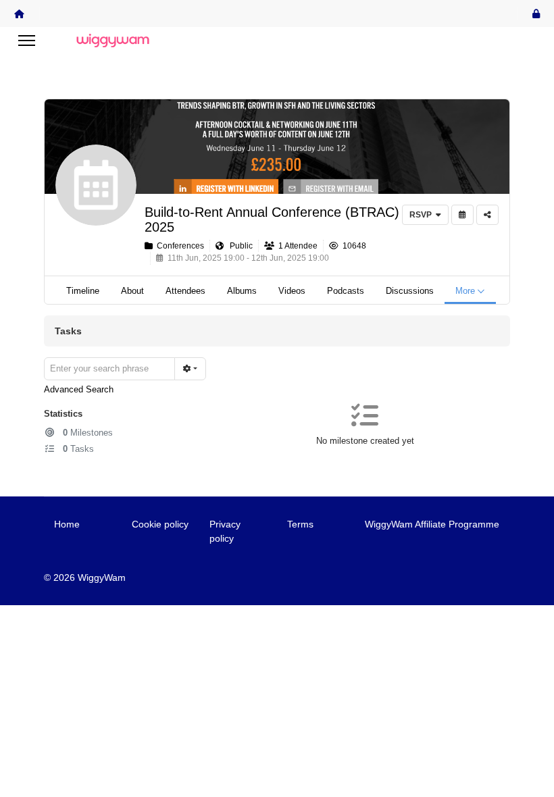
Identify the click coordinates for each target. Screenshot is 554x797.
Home (67, 524)
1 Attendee (296, 246)
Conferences (178, 246)
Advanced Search (79, 389)
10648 (352, 246)
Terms (300, 524)
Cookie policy (160, 524)
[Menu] (26, 40)
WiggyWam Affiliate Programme (432, 524)
